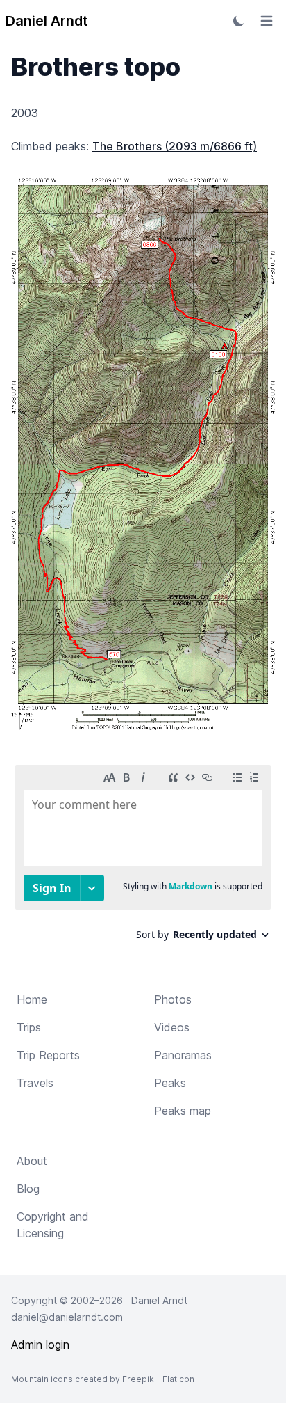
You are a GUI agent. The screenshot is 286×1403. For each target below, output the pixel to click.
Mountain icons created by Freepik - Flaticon (102, 1379)
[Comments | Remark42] (143, 858)
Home (32, 999)
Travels (35, 1083)
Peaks (170, 1083)
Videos (172, 1027)
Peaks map (182, 1111)
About (32, 1161)
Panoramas (183, 1055)
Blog (28, 1189)
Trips (29, 1027)
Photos (173, 999)
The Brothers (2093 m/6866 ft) (174, 146)
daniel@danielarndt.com (67, 1317)
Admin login (40, 1345)
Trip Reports (48, 1055)
